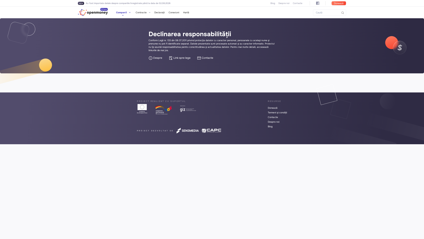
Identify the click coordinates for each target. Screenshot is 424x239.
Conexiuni (174, 12)
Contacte (297, 3)
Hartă (186, 12)
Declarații (159, 12)
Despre (157, 58)
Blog (272, 3)
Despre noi (284, 3)
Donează (339, 3)
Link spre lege (181, 58)
